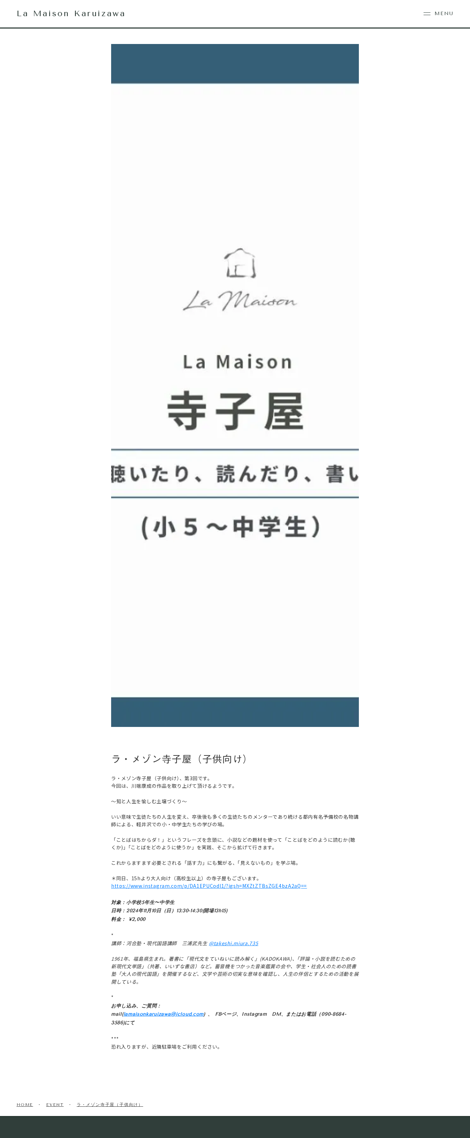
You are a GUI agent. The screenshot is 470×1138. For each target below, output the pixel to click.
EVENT (55, 1104)
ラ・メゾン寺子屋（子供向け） (110, 1104)
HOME (25, 1104)
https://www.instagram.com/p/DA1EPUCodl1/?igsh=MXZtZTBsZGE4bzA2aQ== (209, 885)
